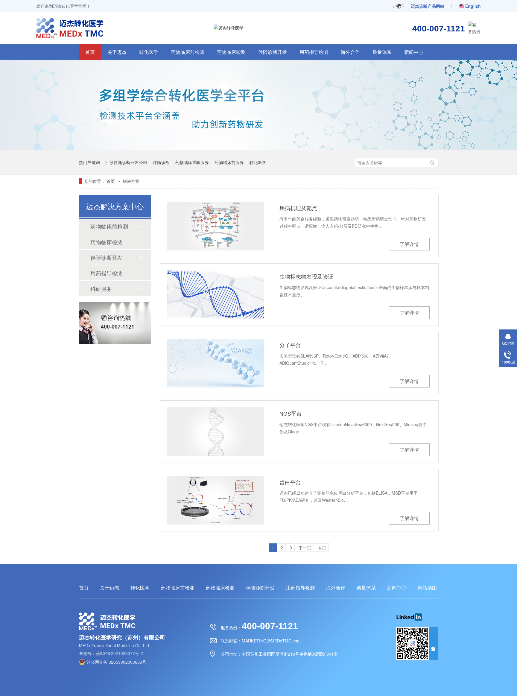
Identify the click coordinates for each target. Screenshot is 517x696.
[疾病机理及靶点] (215, 226)
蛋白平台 (290, 482)
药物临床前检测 (187, 51)
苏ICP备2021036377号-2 (119, 653)
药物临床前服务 (229, 162)
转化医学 (148, 51)
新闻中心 (413, 51)
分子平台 (290, 345)
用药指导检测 (313, 51)
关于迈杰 (117, 51)
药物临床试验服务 (192, 162)
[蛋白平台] (215, 500)
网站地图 (427, 587)
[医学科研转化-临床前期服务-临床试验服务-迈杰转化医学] (46, 36)
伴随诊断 (161, 162)
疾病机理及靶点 (298, 208)
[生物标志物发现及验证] (215, 294)
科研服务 (101, 288)
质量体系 (382, 51)
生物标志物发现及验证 (306, 276)
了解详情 (409, 244)
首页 (90, 51)
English (473, 6)
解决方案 (131, 181)
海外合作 (350, 51)
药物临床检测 (231, 51)
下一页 (305, 548)
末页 (322, 548)
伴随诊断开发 (272, 51)
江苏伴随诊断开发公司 (126, 162)
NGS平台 (290, 413)
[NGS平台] (215, 431)
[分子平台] (215, 363)
